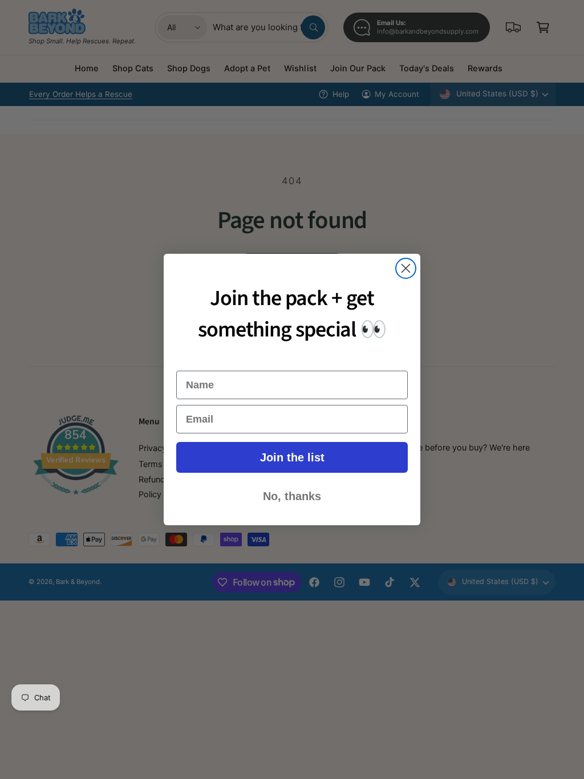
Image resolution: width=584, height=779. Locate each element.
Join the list (292, 457)
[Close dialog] (406, 268)
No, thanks (292, 496)
